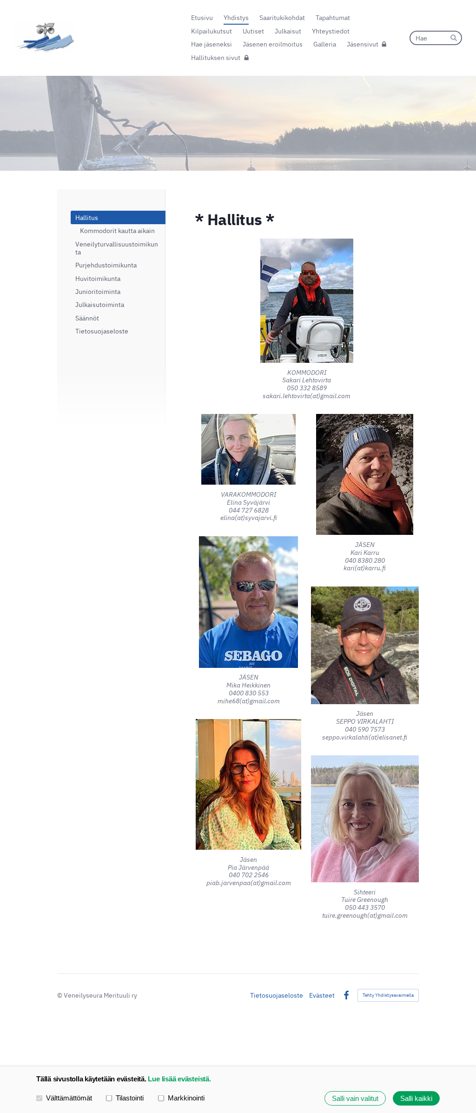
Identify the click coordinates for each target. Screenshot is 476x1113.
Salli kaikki (416, 1098)
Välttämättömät (69, 1098)
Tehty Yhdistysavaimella (388, 995)
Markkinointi (186, 1098)
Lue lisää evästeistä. (179, 1079)
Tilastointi (130, 1098)
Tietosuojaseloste (276, 995)
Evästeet (322, 995)
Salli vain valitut (355, 1098)
